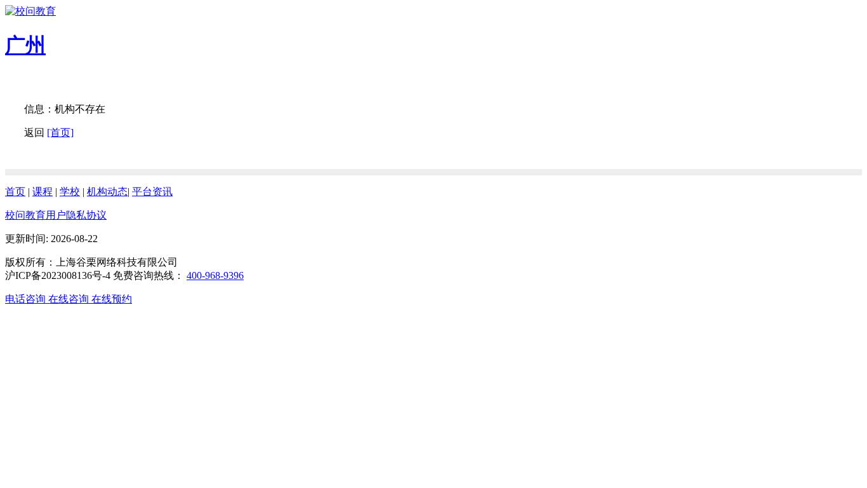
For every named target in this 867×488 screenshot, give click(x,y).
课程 (42, 191)
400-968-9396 (215, 275)
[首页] (60, 132)
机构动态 (107, 191)
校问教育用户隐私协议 (56, 215)
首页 (15, 191)
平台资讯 (152, 191)
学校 (70, 191)
